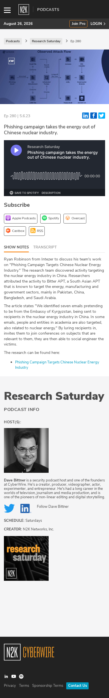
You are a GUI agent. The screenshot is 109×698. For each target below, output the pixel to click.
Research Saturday (54, 396)
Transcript (45, 247)
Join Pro (78, 24)
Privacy (10, 685)
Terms (24, 685)
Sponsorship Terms (47, 685)
